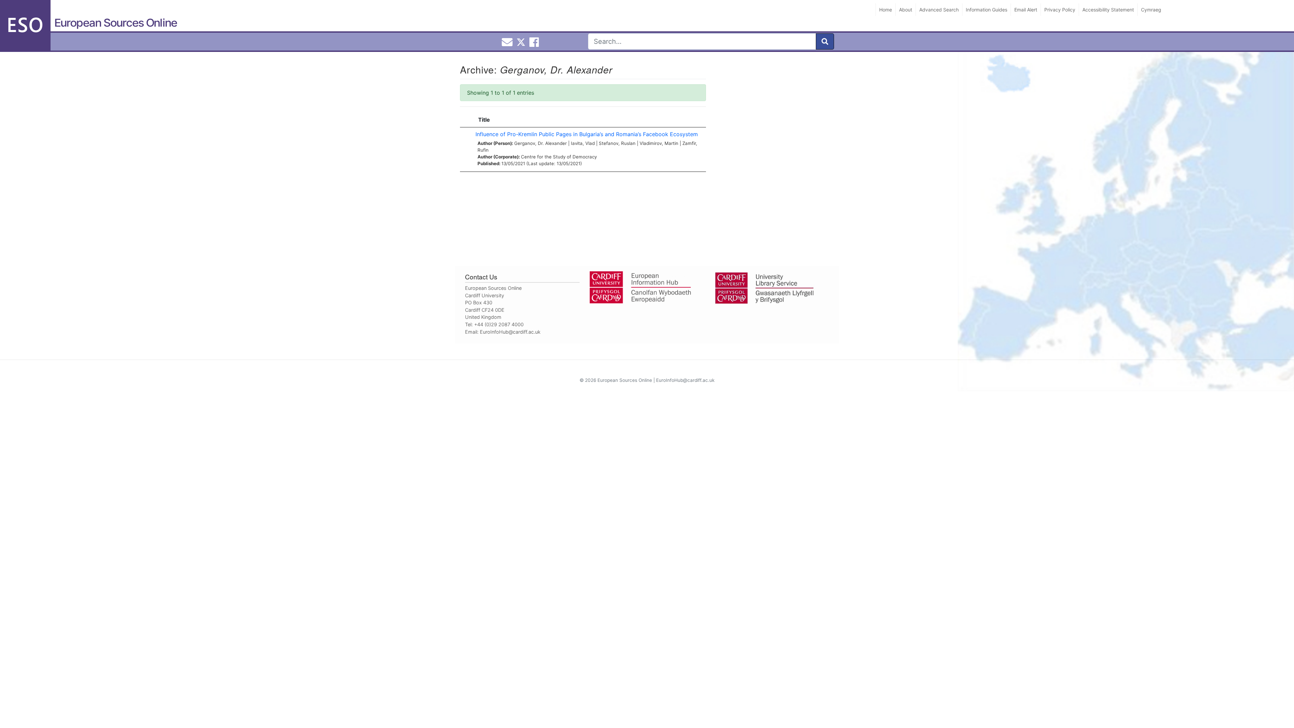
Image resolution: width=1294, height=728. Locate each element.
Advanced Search (939, 9)
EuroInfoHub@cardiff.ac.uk (510, 332)
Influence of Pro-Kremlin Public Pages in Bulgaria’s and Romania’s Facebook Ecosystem (586, 134)
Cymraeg (1151, 9)
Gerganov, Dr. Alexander (540, 143)
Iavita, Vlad (583, 143)
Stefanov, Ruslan (617, 143)
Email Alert (1025, 9)
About (905, 9)
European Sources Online (115, 22)
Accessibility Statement (1108, 9)
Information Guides (986, 9)
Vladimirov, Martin (659, 143)
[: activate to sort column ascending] (466, 119)
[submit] (825, 41)
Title (484, 119)
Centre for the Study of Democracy (559, 156)
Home (885, 9)
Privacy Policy (1059, 9)
